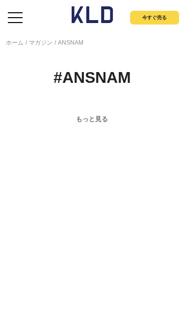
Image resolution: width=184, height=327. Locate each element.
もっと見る (92, 119)
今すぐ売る (154, 17)
